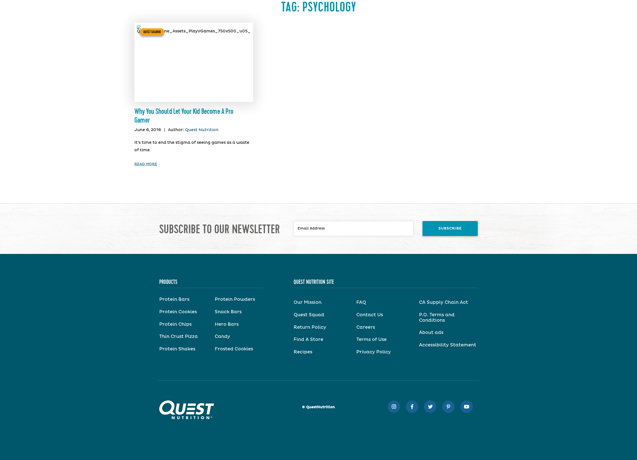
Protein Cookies (178, 312)
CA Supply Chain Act (443, 302)
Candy (222, 336)
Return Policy (310, 327)
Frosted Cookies (234, 349)
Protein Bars (174, 299)
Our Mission (307, 302)
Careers (365, 327)
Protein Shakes (177, 349)
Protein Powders (235, 299)
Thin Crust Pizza (178, 336)
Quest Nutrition (201, 130)
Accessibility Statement (447, 345)
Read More (145, 164)
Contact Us (369, 315)
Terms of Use (371, 339)
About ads (431, 332)
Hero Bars (227, 324)
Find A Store (308, 339)
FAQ (361, 302)
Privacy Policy (373, 352)
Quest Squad (309, 315)
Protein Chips (175, 324)
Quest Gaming (152, 32)
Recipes (303, 352)
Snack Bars (228, 312)
